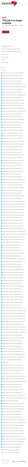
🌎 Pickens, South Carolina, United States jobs (11, 346)
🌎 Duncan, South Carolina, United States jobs (11, 165)
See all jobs (5, 31)
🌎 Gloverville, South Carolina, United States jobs (12, 201)
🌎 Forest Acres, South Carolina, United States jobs (13, 182)
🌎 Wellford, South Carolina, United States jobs (12, 436)
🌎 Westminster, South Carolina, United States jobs (13, 441)
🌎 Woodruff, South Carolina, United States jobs (12, 444)
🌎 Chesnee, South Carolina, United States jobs (12, 135)
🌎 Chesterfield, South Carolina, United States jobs (13, 141)
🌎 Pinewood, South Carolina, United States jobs (12, 351)
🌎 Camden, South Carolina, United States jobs (12, 116)
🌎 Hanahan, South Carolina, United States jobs (12, 223)
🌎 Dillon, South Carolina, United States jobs (11, 163)
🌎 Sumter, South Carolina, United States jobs (11, 411)
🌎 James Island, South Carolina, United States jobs (13, 253)
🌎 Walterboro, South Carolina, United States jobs (12, 433)
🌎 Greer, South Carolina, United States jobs (11, 217)
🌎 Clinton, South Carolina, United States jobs (11, 149)
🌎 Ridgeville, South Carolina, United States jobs (12, 367)
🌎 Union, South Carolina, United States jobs (11, 428)
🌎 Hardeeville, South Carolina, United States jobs (12, 225)
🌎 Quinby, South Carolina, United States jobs (11, 359)
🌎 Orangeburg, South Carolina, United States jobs (13, 337)
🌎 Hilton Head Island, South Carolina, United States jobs (14, 234)
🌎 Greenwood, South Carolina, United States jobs (12, 215)
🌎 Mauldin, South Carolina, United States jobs (12, 302)
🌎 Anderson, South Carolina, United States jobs (12, 78)
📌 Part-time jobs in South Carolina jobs (10, 452)
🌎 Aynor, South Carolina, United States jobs (11, 81)
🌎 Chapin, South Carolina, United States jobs (11, 127)
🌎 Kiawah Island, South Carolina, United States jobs (13, 258)
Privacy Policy (4, 57)
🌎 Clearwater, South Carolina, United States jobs (12, 144)
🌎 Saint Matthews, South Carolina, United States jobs (13, 381)
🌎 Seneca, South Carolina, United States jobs (11, 392)
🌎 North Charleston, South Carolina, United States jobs (14, 329)
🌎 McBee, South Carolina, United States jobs (11, 307)
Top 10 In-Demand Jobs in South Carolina (10, 48)
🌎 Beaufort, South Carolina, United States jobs (12, 89)
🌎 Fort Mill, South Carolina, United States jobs (12, 185)
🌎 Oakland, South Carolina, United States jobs (12, 335)
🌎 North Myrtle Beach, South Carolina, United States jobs (14, 332)
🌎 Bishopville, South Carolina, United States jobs (12, 100)
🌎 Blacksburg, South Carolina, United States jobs (12, 103)
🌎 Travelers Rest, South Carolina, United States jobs (13, 422)
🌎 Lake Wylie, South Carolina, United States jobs (12, 269)
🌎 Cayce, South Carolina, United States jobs (11, 124)
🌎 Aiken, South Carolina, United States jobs (11, 75)
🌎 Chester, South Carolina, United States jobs (11, 138)
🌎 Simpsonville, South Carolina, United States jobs (13, 395)
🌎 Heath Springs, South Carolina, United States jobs (13, 231)
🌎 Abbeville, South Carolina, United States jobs (12, 73)
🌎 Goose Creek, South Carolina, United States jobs (13, 204)
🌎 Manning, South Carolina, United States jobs (12, 296)
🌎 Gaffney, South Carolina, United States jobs (12, 190)
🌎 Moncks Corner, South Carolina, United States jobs (13, 310)
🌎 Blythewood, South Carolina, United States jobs (13, 108)
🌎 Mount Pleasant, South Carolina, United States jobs (13, 313)
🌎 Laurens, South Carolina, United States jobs (11, 277)
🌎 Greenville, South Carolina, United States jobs (12, 212)
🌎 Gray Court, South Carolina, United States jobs (12, 209)
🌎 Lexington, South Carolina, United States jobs (12, 280)
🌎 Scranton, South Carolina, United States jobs (12, 389)
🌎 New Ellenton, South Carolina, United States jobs (13, 321)
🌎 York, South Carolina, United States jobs (11, 447)
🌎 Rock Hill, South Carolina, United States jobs (12, 370)
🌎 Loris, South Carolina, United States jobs (11, 288)
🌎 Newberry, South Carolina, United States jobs (12, 324)
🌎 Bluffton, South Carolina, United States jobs (12, 105)
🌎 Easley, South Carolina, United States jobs (11, 168)
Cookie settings (4, 62)
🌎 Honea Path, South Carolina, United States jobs (12, 239)
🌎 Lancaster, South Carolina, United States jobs (12, 272)
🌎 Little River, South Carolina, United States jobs (12, 286)
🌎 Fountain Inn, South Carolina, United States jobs (12, 187)
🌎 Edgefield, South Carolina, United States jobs (12, 171)
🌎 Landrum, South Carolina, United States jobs (12, 275)
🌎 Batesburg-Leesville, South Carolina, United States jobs (14, 86)
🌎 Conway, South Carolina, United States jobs (12, 157)
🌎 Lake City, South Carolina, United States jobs (12, 266)
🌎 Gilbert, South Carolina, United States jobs (11, 198)
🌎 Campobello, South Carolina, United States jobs (13, 119)
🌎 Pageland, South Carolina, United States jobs (12, 343)
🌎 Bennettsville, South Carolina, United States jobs (13, 94)
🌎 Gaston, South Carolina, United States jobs (11, 193)
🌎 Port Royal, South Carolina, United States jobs (12, 354)
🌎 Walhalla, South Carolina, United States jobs (12, 430)
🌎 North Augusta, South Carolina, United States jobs (13, 327)
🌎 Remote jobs (5, 362)
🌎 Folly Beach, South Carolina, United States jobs (12, 179)
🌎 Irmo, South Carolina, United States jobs (11, 245)
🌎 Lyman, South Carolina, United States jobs (11, 294)
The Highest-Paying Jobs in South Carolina (11, 51)
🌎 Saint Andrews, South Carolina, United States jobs (13, 376)
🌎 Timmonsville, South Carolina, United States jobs (13, 419)
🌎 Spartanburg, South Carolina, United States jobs (13, 403)
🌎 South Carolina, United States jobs (9, 400)
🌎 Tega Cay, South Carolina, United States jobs (12, 417)
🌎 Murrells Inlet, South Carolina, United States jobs (13, 316)
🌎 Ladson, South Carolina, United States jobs (11, 264)
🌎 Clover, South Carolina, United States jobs (11, 152)
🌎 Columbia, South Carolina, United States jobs (12, 154)
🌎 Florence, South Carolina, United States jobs (12, 176)
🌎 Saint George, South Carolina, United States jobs (13, 378)
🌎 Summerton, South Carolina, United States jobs (12, 406)
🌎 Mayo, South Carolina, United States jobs (11, 305)
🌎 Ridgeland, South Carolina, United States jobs (12, 365)
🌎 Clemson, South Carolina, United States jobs (12, 146)
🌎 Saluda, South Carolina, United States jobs (11, 384)
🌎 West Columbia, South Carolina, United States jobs (13, 438)
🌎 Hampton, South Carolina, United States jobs (12, 220)
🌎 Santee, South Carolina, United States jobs (11, 387)
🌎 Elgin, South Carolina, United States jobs (11, 174)
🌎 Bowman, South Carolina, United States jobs (12, 113)
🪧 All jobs (3, 70)
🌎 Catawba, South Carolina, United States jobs (12, 122)
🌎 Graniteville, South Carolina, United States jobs (12, 206)
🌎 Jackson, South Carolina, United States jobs (12, 250)
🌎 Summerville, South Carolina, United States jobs (13, 408)
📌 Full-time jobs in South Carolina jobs (10, 449)
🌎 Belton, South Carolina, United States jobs (11, 92)
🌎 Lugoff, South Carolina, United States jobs (11, 291)
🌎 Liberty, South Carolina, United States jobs (11, 283)
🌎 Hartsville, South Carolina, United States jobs (12, 228)
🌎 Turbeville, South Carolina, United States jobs (12, 425)
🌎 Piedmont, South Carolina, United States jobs (12, 348)
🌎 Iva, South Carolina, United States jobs (10, 247)
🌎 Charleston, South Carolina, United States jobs (12, 130)
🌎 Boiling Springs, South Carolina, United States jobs (13, 111)
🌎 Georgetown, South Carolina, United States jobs (13, 195)
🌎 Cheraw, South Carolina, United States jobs (11, 133)
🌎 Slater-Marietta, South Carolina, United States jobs (13, 398)
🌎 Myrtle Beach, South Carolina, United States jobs (13, 318)
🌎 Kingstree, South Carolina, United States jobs (12, 261)
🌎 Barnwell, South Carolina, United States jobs (12, 83)
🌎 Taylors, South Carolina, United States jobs (11, 414)
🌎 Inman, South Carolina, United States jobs (11, 242)
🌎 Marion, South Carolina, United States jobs (11, 299)
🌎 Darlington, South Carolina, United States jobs (12, 160)
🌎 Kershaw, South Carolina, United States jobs (12, 256)
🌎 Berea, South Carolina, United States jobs (11, 97)
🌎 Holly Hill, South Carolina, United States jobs (12, 236)
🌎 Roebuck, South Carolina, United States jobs (12, 373)
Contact (3, 59)
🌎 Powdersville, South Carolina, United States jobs (13, 357)
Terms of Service (5, 54)
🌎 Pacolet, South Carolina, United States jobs (11, 340)
